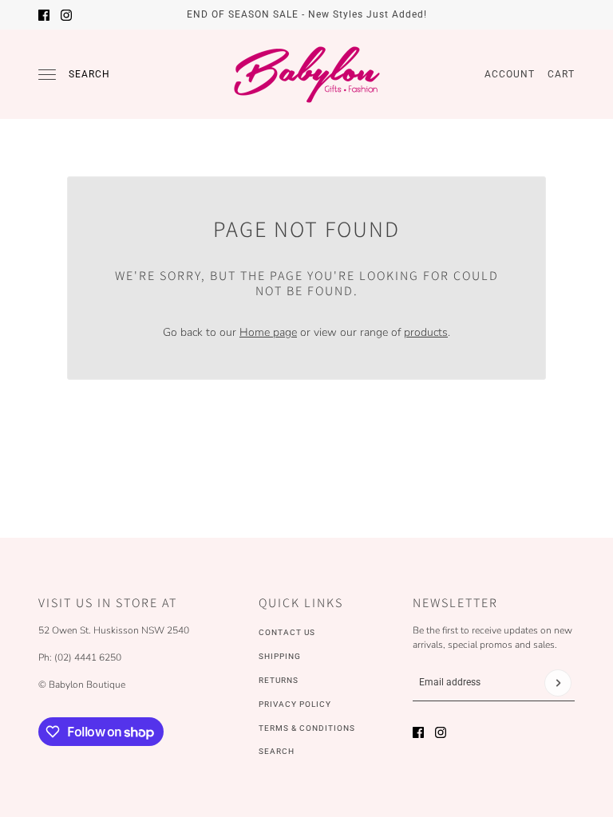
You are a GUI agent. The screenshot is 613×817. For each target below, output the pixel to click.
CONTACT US (287, 632)
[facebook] (44, 15)
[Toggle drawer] (47, 74)
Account (509, 74)
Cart (561, 74)
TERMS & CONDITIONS (307, 728)
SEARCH (277, 751)
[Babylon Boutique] (306, 74)
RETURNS (279, 680)
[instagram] (66, 15)
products (426, 332)
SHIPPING (280, 656)
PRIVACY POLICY (295, 704)
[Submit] (557, 683)
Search (89, 74)
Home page (268, 332)
